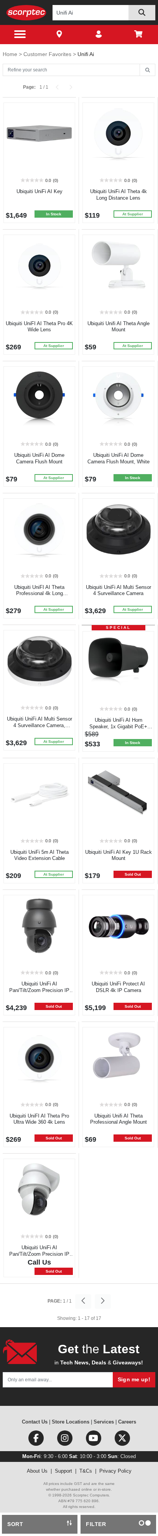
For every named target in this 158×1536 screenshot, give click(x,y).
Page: (29, 87)
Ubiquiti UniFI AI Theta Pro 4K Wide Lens (39, 327)
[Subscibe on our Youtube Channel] (94, 1440)
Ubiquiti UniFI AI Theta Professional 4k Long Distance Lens (39, 593)
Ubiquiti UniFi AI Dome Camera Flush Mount (39, 458)
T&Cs (85, 1471)
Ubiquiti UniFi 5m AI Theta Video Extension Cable (39, 855)
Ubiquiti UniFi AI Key (39, 191)
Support (63, 1471)
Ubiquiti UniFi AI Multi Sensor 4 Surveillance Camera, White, (39, 725)
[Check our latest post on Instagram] (65, 1440)
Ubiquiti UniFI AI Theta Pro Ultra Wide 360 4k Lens (39, 1119)
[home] (26, 12)
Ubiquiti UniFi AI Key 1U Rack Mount (118, 855)
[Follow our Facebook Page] (36, 1440)
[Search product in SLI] (141, 12)
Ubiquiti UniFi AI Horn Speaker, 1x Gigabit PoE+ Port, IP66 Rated (118, 726)
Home (11, 54)
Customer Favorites (48, 54)
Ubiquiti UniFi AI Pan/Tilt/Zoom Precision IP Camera (39, 990)
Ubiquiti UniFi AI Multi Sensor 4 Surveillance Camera (118, 590)
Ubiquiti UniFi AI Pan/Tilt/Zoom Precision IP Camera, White (39, 1254)
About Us (37, 1471)
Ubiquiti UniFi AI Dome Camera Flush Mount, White (118, 458)
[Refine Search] (147, 70)
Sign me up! (134, 1379)
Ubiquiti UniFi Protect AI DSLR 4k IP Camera (118, 987)
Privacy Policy (115, 1471)
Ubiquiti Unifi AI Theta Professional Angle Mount (118, 1119)
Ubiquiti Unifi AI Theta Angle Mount (118, 327)
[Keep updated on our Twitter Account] (122, 1440)
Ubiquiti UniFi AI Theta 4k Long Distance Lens (118, 194)
